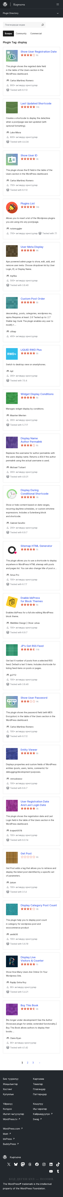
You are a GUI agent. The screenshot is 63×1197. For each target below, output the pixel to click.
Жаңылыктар (10, 1084)
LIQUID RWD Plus (31, 349)
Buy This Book (29, 1005)
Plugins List (28, 203)
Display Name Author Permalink (31, 440)
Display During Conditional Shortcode (34, 492)
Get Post (26, 853)
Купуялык (8, 1094)
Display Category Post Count (39, 905)
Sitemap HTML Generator (36, 545)
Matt (7, 1133)
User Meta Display (32, 246)
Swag (37, 1119)
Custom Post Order (33, 298)
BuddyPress (11, 1144)
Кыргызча (15, 1157)
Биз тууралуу (10, 1078)
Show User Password (34, 697)
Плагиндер (39, 1089)
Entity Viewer (29, 749)
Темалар (38, 1084)
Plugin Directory (10, 13)
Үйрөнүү (8, 1103)
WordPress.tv (11, 1119)
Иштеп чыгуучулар (13, 1114)
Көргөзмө (38, 1078)
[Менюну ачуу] (58, 4)
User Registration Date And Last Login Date (35, 803)
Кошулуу (38, 1103)
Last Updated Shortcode (36, 103)
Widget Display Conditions (37, 394)
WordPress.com (13, 1128)
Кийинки (39, 1062)
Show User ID (29, 155)
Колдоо (7, 1108)
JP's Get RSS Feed (32, 645)
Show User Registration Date (39, 51)
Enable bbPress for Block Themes (32, 599)
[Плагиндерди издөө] (43, 25)
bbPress (9, 1138)
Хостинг (7, 1089)
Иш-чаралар (40, 1108)
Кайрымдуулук (43, 1114)
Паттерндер (40, 1094)
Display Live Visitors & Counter (32, 959)
